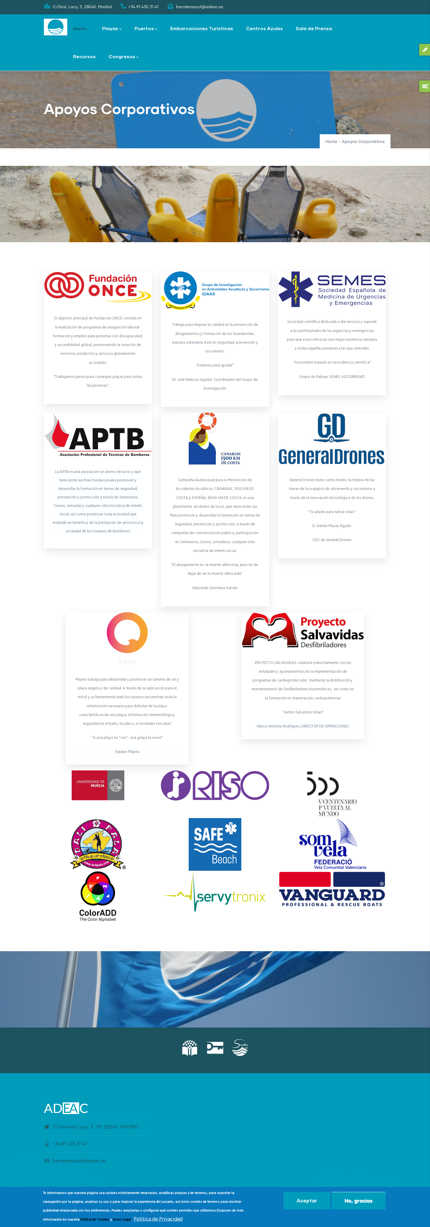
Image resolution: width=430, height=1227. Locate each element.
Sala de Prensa (314, 28)
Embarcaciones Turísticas (201, 28)
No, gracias (358, 1200)
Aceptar (307, 1200)
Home (331, 142)
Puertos (144, 28)
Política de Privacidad (158, 1219)
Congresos (122, 56)
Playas (110, 28)
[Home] (55, 27)
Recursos (84, 56)
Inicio (79, 28)
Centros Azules (264, 28)
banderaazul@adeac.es (79, 1161)
